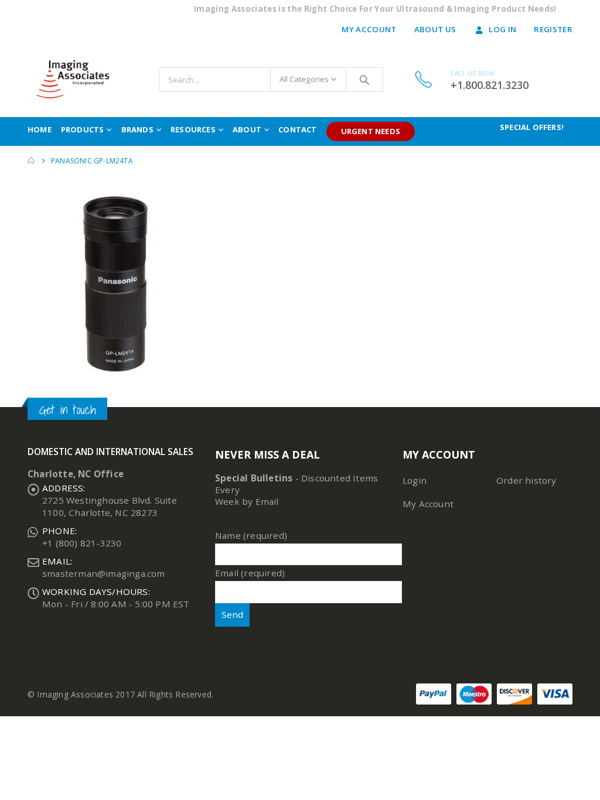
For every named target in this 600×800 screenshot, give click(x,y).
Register (553, 29)
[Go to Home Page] (31, 161)
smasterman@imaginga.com (103, 573)
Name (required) (251, 535)
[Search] (364, 79)
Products (82, 129)
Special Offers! (532, 127)
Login (415, 480)
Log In (502, 29)
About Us (435, 29)
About (247, 129)
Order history (526, 480)
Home (40, 129)
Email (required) (250, 573)
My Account (369, 29)
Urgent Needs (370, 131)
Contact (297, 129)
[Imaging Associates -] (77, 79)
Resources (193, 129)
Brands (137, 129)
